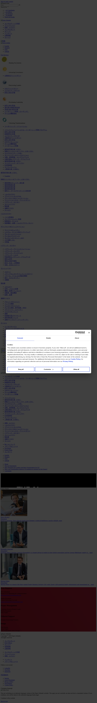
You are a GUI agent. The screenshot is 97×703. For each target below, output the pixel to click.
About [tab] (77, 338)
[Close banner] (89, 332)
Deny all (20, 369)
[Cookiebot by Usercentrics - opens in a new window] (76, 332)
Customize (47, 369)
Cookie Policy (76, 359)
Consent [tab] (20, 338)
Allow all (76, 369)
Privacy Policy (68, 361)
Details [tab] (48, 338)
